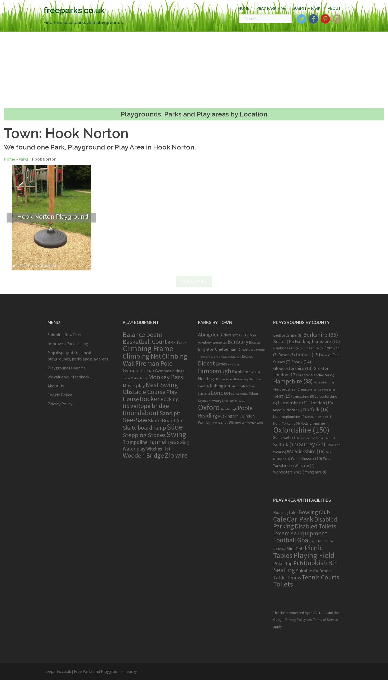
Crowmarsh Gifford (230, 357)
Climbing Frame (148, 348)
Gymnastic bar (138, 370)
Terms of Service (325, 619)
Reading (207, 415)
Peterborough (229, 409)
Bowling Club (314, 512)
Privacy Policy (60, 403)
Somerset (284, 437)
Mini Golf (295, 549)
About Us (56, 385)
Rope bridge (153, 406)
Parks (23, 159)
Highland (308, 389)
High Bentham (252, 379)
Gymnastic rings (169, 370)
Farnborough (214, 371)
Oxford (209, 407)
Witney (235, 422)
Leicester (204, 393)
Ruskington (228, 416)
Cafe (279, 519)
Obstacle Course (144, 392)
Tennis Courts (320, 577)
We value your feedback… (70, 376)
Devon (286, 354)
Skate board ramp (144, 427)
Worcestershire (288, 472)
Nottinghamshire (315, 423)
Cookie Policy (60, 394)
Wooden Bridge (143, 455)
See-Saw (135, 420)
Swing (176, 434)
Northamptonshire (288, 416)
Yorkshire (316, 472)
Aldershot (229, 334)
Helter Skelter (131, 378)
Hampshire (293, 381)
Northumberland (318, 417)
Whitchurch (221, 423)
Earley (221, 364)
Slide (175, 427)
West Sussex (306, 458)
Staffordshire (305, 438)
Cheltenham (226, 349)
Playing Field (314, 555)
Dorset (308, 354)
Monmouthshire (287, 409)
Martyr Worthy (239, 394)
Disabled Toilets (315, 526)
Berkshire (320, 334)
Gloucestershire (293, 368)
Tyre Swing (178, 442)
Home (9, 159)
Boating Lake (285, 512)
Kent (282, 396)
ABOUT (334, 8)
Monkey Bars (165, 377)
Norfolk (316, 409)
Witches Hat (158, 449)
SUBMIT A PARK (306, 8)
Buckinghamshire (317, 341)
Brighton (206, 349)
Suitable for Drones (314, 571)
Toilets (283, 584)
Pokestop (283, 563)
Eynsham (233, 364)
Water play (134, 448)
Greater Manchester (316, 375)
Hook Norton (21, 266)
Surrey (312, 444)
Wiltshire (304, 465)
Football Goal (291, 540)
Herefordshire (324, 382)
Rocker (150, 398)
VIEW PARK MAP (271, 8)
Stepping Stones (144, 435)
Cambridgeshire (288, 348)
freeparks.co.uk (74, 10)
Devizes (247, 356)
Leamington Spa (243, 386)
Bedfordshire (287, 335)
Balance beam (143, 334)
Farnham (240, 371)
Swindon (247, 416)
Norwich (242, 401)
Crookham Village (208, 357)
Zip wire (176, 455)
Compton (259, 349)
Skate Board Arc (165, 420)
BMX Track (177, 342)
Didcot (206, 363)
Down (326, 355)
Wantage (206, 422)
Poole (245, 408)
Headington (209, 379)
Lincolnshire (294, 403)
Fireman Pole (154, 363)
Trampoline (135, 442)
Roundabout (141, 412)
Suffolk (285, 444)
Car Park (300, 519)
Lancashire (303, 396)
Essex (301, 362)
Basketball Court (145, 341)
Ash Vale (250, 335)
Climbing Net (142, 355)
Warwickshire (306, 451)
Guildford (254, 372)
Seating (284, 569)
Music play (134, 385)
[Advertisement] (194, 70)
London (220, 392)
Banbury (238, 341)
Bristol (283, 341)
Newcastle (229, 400)
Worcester (249, 423)
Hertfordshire (286, 389)
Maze (144, 378)
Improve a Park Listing (68, 343)
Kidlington (220, 386)
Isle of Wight (326, 389)
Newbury (215, 400)
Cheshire (314, 348)
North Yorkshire (286, 423)
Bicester (254, 342)
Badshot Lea (219, 342)
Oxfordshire (45, 266)
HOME (243, 8)
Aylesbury (205, 342)
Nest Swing (162, 384)
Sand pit (170, 413)
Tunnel (157, 441)
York (260, 423)
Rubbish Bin (321, 563)
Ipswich (203, 386)
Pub (298, 563)
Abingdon (209, 334)
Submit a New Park (64, 334)
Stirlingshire (325, 438)
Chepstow (245, 349)
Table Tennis (287, 577)
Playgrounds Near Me (67, 368)
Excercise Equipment (300, 533)
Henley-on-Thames (232, 379)
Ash (241, 335)
